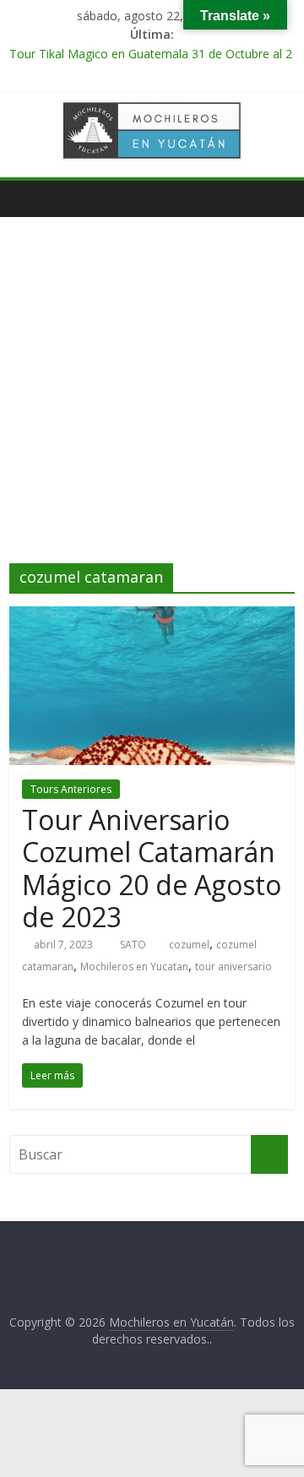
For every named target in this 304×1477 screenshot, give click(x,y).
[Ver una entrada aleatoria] (278, 198)
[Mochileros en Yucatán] (26, 198)
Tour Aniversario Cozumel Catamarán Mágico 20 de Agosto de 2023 (151, 868)
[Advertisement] (152, 403)
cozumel (189, 944)
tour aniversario (233, 966)
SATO (134, 944)
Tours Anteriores (70, 789)
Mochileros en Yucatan (134, 966)
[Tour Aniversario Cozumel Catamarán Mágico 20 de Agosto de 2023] (152, 616)
